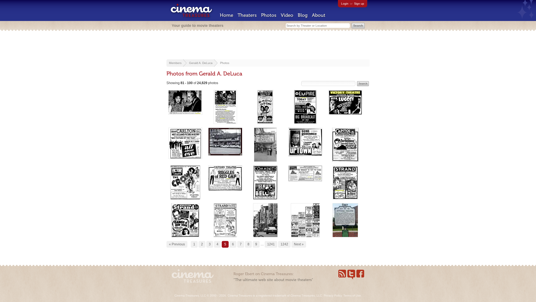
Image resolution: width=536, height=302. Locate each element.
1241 (271, 244)
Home (226, 15)
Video (287, 15)
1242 (284, 244)
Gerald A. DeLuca (201, 63)
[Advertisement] (268, 45)
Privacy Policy (333, 295)
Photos (268, 15)
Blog (303, 15)
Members (175, 63)
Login (344, 3)
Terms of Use (352, 295)
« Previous (177, 244)
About (318, 15)
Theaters (247, 15)
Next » (299, 244)
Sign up (359, 3)
